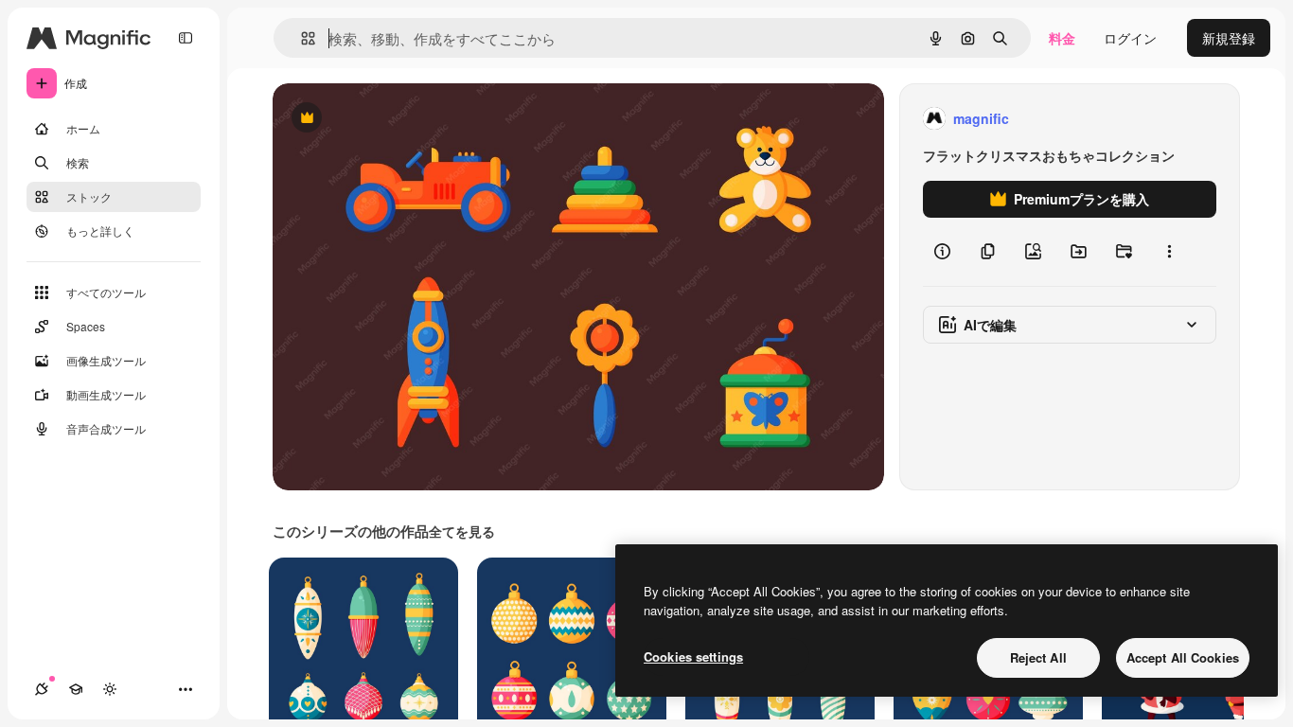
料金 (1062, 37)
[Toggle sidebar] (185, 38)
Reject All (1038, 657)
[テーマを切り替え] (110, 689)
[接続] (42, 689)
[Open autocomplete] (301, 38)
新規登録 (1228, 37)
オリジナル (402, 119)
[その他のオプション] (1169, 252)
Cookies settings (693, 656)
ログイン (1130, 37)
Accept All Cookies (1182, 657)
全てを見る (462, 531)
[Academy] (76, 689)
